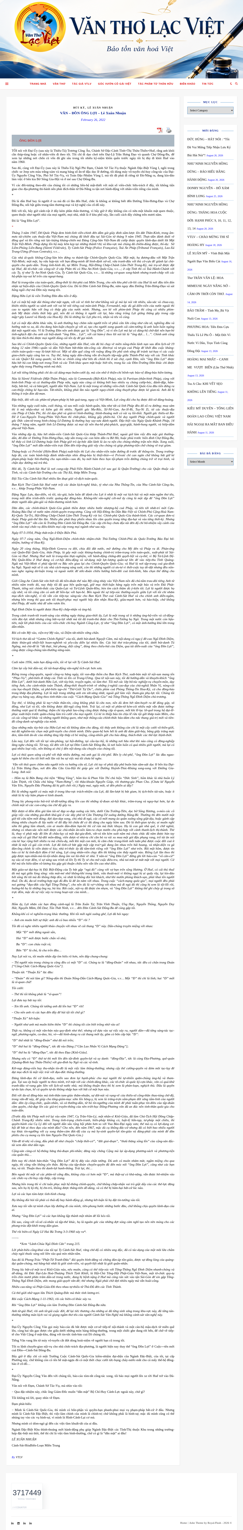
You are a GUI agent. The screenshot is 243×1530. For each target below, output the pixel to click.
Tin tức (207, 83)
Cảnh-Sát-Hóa (21, 1445)
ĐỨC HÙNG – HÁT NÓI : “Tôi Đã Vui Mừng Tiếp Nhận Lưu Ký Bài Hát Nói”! (209, 147)
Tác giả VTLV (81, 83)
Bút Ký (79, 107)
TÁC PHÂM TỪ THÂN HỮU (155, 83)
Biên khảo (187, 83)
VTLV (19, 1457)
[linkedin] (18, 1523)
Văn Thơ (59, 83)
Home (183, 1522)
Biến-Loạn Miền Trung (45, 1445)
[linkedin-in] (12, 1523)
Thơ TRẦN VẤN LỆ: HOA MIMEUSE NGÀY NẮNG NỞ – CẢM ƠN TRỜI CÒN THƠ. (208, 286)
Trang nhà (38, 83)
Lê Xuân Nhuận (100, 107)
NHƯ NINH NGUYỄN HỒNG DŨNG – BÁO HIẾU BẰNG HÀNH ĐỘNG (207, 171)
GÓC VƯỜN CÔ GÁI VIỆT (114, 83)
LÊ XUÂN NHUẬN (24, 1439)
